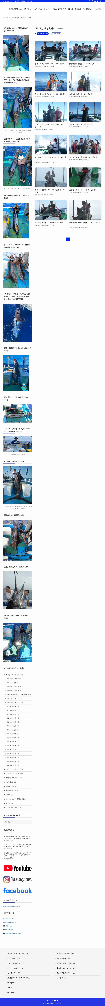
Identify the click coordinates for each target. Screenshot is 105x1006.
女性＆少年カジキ (14, 973)
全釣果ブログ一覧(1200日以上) (18, 978)
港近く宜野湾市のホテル (66, 963)
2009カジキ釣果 (13, 757)
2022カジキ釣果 (13, 706)
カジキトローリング (43, 33)
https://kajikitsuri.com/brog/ (12, 906)
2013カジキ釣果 (13, 741)
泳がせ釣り (11, 782)
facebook (10, 992)
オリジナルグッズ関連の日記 (16, 799)
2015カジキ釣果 (13, 734)
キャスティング (12, 790)
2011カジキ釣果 (13, 749)
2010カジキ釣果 (13, 753)
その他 (9, 795)
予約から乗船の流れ (64, 958)
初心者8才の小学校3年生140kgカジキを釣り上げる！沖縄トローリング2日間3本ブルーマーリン (17, 856)
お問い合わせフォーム (66, 968)
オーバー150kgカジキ (15, 968)
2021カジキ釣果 (13, 710)
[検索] (100, 1)
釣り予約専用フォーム (66, 973)
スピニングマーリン (14, 698)
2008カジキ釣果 (13, 761)
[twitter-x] (89, 1)
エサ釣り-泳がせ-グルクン (16, 963)
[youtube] (95, 1)
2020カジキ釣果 (13, 714)
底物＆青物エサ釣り (14, 778)
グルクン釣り (11, 786)
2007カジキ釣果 (13, 765)
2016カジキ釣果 (13, 730)
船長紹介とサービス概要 (66, 954)
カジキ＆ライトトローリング (18, 954)
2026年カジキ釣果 (14, 690)
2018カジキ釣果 (13, 722)
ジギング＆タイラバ (14, 773)
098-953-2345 (9, 918)
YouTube (10, 987)
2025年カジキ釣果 (14, 686)
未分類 (9, 803)
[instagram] (92, 1)
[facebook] (87, 1)
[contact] (97, 1)
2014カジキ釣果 (13, 738)
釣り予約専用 (9, 930)
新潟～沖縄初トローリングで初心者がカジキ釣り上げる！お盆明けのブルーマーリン (17, 838)
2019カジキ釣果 (13, 718)
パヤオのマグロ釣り (14, 807)
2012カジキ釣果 (13, 745)
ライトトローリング (14, 769)
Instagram (11, 983)
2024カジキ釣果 (13, 683)
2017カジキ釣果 (13, 726)
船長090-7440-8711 (9, 922)
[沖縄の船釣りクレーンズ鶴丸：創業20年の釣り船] (3, 9)
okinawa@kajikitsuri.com (13, 933)
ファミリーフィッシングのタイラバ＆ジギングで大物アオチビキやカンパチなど (17, 847)
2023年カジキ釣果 (14, 679)
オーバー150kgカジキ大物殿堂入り (19, 694)
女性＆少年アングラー (15, 702)
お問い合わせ (9, 926)
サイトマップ (61, 978)
